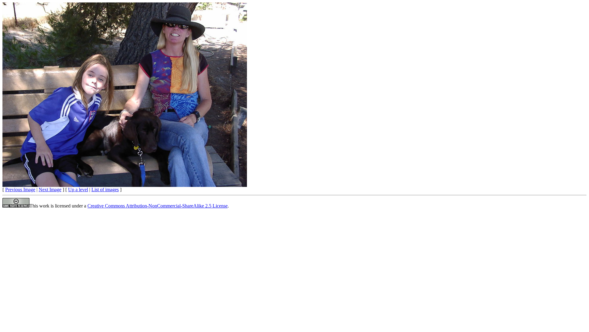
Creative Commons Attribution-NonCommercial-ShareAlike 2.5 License (157, 205)
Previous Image (20, 189)
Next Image (50, 189)
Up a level (78, 189)
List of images (105, 189)
